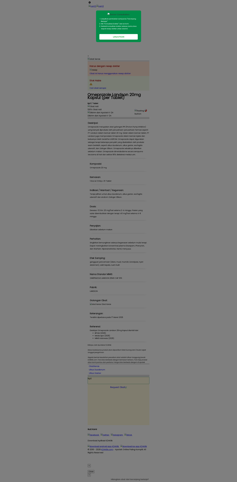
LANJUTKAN (118, 36)
